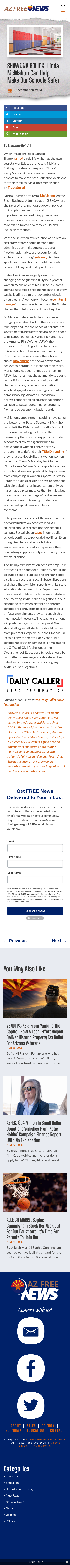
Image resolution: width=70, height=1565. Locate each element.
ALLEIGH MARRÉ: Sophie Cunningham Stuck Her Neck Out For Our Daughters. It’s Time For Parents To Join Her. (33, 1228)
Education (12, 1483)
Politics (10, 1521)
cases (38, 532)
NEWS (31, 1425)
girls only (41, 257)
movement (21, 361)
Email (10, 841)
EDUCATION (35, 1430)
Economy (12, 1476)
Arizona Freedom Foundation (45, 1439)
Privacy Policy (42, 1445)
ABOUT (16, 1425)
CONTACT (57, 1430)
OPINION (48, 1425)
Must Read (12, 1495)
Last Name (14, 872)
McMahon (47, 196)
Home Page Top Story (20, 1489)
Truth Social (16, 187)
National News (15, 1502)
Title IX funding (53, 451)
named (18, 158)
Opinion (11, 1515)
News (9, 1508)
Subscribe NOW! (35, 911)
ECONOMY (13, 1430)
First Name (14, 857)
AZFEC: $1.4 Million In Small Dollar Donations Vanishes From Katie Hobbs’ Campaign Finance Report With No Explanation (34, 1131)
